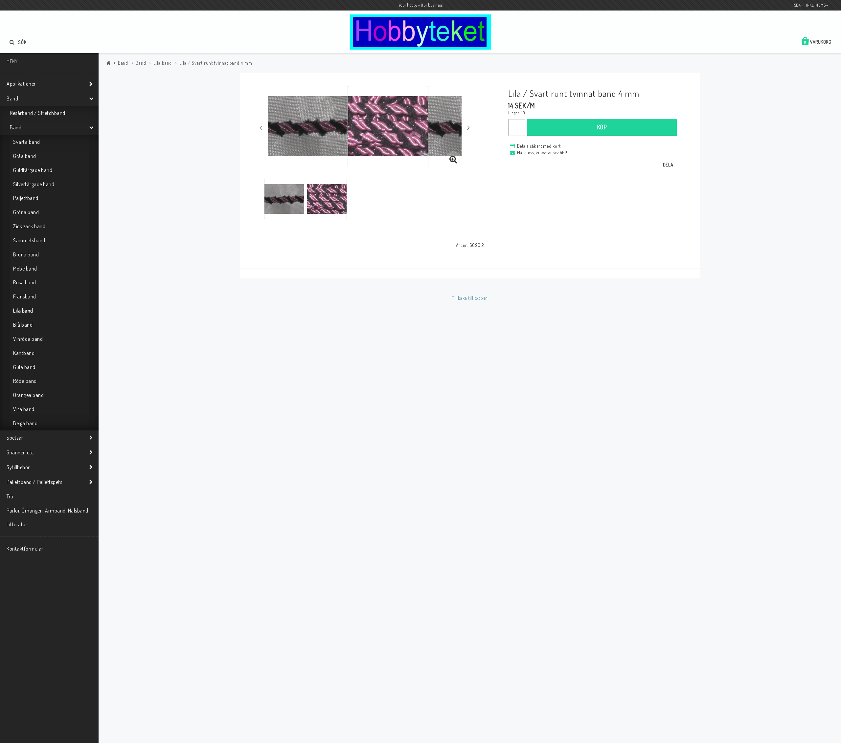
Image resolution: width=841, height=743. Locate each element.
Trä (10, 496)
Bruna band (26, 254)
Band (12, 98)
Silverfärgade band (33, 184)
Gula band (24, 367)
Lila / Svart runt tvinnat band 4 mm (215, 63)
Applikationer (21, 83)
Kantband (23, 353)
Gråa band (24, 156)
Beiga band (25, 423)
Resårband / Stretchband (37, 113)
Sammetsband (29, 240)
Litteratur (17, 524)
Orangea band (28, 395)
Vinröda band (28, 339)
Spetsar (15, 437)
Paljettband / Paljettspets (34, 482)
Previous (261, 127)
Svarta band (26, 142)
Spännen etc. (21, 452)
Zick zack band (29, 226)
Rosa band (24, 282)
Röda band (25, 381)
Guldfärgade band (32, 170)
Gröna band (26, 212)
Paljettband (25, 198)
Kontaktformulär (25, 548)
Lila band (23, 310)
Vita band (23, 409)
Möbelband (25, 268)
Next (468, 127)
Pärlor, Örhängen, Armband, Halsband (47, 510)
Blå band (23, 324)
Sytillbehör (18, 467)
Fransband (24, 296)
